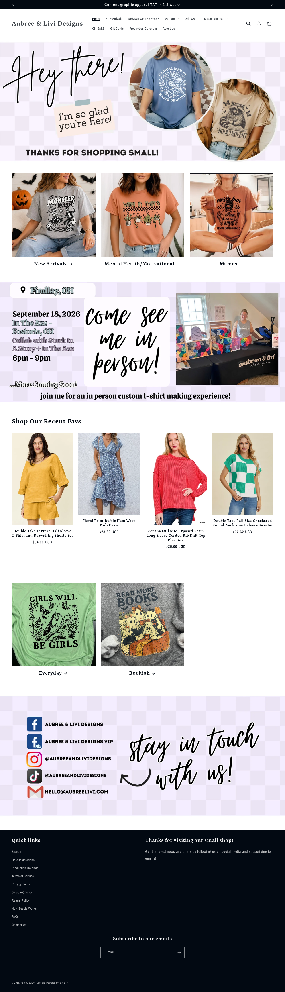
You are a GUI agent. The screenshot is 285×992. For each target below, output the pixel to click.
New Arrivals (50, 264)
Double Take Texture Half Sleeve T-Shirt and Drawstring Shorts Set (42, 533)
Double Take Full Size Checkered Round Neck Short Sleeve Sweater (242, 523)
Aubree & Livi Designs (33, 982)
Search (16, 851)
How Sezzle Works (24, 908)
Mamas (229, 264)
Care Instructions (23, 860)
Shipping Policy (22, 892)
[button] (172, 19)
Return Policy (21, 900)
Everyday (50, 673)
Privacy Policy (21, 884)
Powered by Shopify (57, 982)
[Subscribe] (179, 952)
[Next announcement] (272, 4)
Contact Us (19, 924)
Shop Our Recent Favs (46, 421)
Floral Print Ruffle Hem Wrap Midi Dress (109, 523)
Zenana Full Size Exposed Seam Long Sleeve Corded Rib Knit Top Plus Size (176, 535)
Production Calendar (26, 868)
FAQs (15, 916)
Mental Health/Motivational (139, 264)
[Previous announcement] (13, 4)
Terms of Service (23, 876)
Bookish (139, 673)
